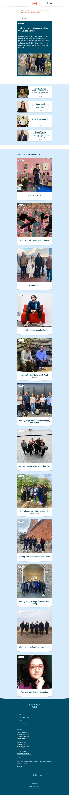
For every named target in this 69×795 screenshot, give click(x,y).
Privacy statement (34, 786)
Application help (24, 717)
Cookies (34, 789)
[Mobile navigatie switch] (51, 3)
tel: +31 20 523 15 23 (23, 752)
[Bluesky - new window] (36, 775)
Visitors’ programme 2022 (43, 10)
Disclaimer (35, 783)
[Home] (35, 3)
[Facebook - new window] (28, 775)
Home (18, 10)
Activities (23, 10)
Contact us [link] (20, 767)
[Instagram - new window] (41, 775)
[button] (47, 3)
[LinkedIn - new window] (32, 775)
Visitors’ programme (31, 10)
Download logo (23, 724)
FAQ (20, 720)
